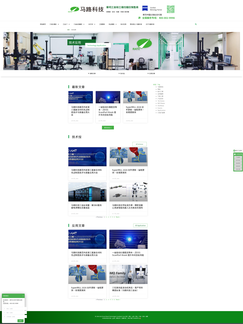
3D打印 (90, 24)
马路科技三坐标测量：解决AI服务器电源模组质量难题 (86, 206)
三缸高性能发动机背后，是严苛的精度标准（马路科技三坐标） (127, 289)
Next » (118, 217)
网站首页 (43, 24)
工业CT (65, 24)
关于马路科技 (150, 24)
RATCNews (161, 103)
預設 (159, 89)
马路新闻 (160, 87)
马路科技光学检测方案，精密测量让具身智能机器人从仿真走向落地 (127, 206)
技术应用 (123, 24)
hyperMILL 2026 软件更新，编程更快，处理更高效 (135, 110)
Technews (161, 101)
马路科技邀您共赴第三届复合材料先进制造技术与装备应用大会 (80, 111)
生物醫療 (160, 94)
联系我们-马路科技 (136, 24)
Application (161, 110)
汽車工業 (160, 96)
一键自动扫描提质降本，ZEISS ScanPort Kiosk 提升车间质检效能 (108, 111)
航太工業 (160, 91)
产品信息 (160, 99)
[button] (195, 24)
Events (160, 108)
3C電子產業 (161, 113)
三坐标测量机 (78, 24)
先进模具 (111, 24)
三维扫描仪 (53, 24)
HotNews (161, 106)
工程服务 (102, 24)
